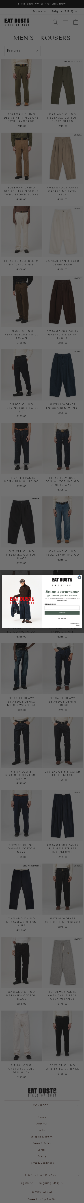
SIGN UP (62, 613)
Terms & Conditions (74, 623)
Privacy (77, 625)
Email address (50, 604)
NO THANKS (62, 618)
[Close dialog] (79, 577)
